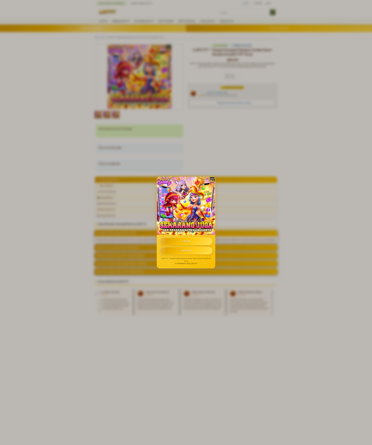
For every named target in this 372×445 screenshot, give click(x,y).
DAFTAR (186, 250)
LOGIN (186, 241)
